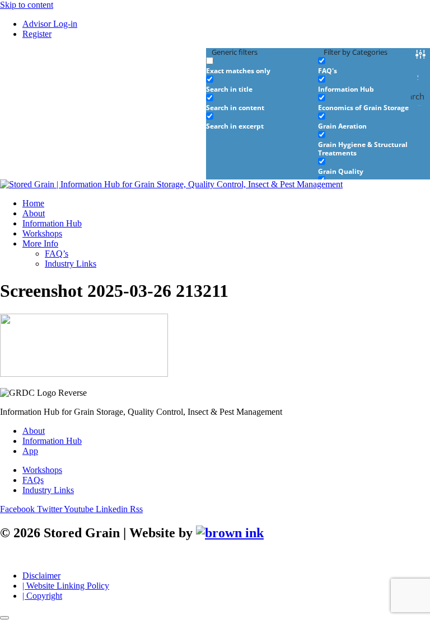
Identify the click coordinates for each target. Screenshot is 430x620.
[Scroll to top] (4, 617)
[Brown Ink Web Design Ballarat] (230, 533)
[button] (226, 244)
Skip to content (26, 5)
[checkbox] (262, 65)
